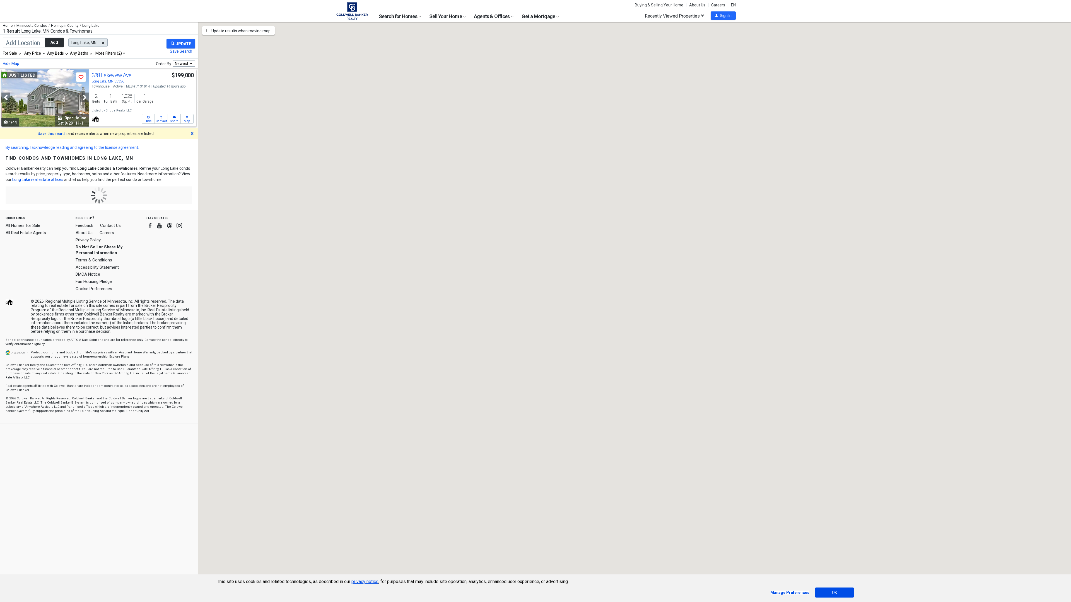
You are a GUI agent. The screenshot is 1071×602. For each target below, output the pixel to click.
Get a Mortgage (539, 16)
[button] (723, 15)
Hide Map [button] (11, 63)
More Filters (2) (108, 53)
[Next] (84, 97)
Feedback (84, 226)
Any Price (32, 53)
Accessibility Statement (97, 267)
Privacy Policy (88, 239)
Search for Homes (398, 16)
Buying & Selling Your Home (659, 5)
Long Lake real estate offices (37, 179)
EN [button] (733, 5)
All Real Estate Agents (26, 232)
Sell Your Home (446, 16)
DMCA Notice (88, 274)
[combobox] (12, 53)
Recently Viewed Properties (673, 15)
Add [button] (54, 42)
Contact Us (110, 225)
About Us (697, 5)
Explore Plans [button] (119, 356)
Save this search (52, 133)
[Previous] (5, 97)
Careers (718, 5)
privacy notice (364, 581)
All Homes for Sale (23, 225)
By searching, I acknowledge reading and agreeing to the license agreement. (72, 147)
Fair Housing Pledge (94, 281)
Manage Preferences (789, 592)
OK (834, 592)
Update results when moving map (241, 31)
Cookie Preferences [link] (94, 288)
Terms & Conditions (94, 260)
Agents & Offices (492, 16)
